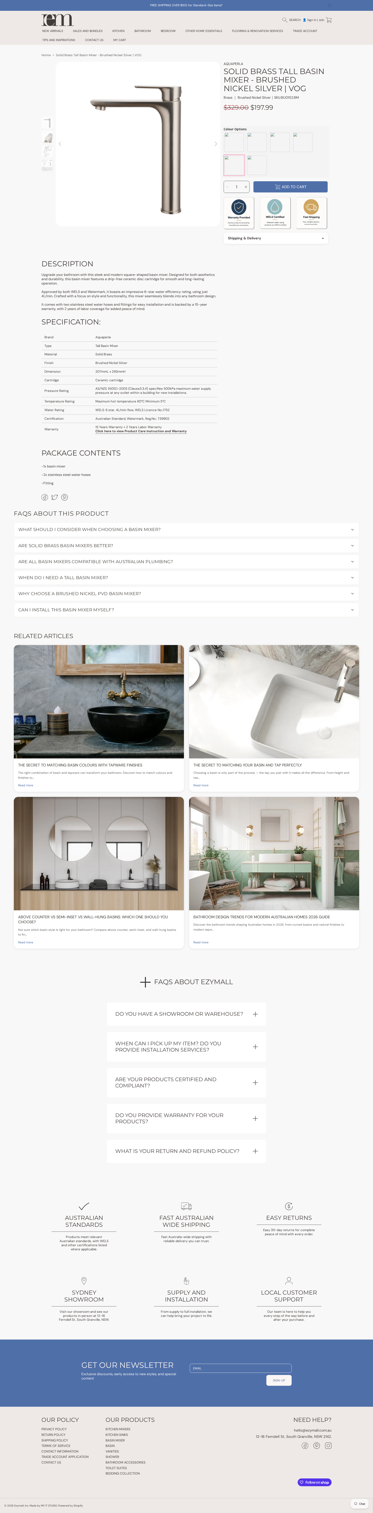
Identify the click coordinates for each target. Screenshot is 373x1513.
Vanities (112, 1451)
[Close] (330, 6)
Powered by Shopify (70, 1505)
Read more (25, 785)
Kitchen (118, 31)
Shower (112, 1457)
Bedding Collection (123, 1473)
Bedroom (168, 31)
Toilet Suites (116, 1468)
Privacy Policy (54, 1429)
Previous (60, 144)
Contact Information (59, 1451)
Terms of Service (55, 1446)
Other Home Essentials (203, 31)
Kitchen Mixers (118, 1429)
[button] (293, 20)
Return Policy (53, 1435)
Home (46, 55)
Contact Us (51, 1462)
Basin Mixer (115, 1440)
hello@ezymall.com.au (313, 1430)
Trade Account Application (65, 1457)
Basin (110, 1446)
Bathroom (142, 31)
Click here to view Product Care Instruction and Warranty (141, 431)
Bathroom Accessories (125, 1462)
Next (215, 144)
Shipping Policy (54, 1440)
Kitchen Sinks (117, 1435)
